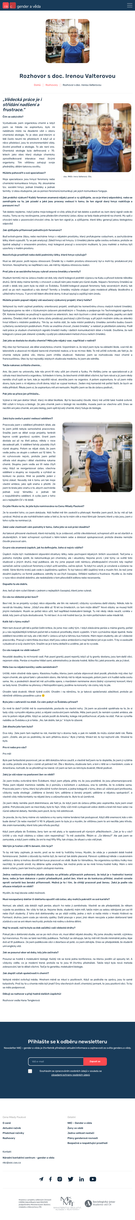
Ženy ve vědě (75, 1128)
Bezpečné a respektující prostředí (88, 1143)
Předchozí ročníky (13, 1133)
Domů (37, 85)
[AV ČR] (100, 1204)
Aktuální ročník (12, 1128)
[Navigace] (129, 5)
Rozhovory (52, 85)
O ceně (7, 1123)
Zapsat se (95, 1061)
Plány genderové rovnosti (83, 1138)
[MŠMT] (35, 1204)
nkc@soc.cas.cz (12, 1162)
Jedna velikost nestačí (81, 1133)
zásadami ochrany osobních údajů (70, 1074)
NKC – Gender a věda (80, 1123)
